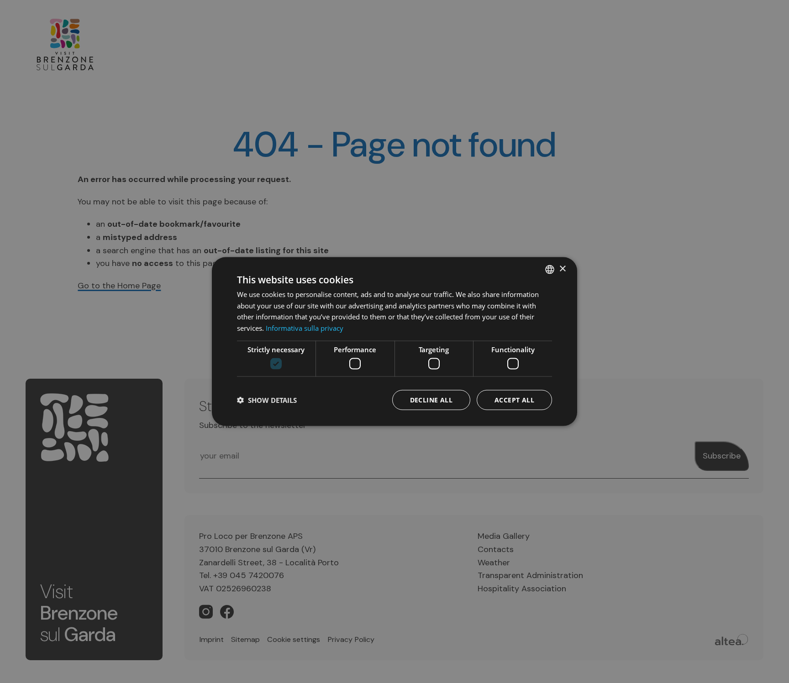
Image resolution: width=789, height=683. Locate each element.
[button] (267, 400)
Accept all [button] (514, 400)
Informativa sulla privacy (304, 328)
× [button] (562, 269)
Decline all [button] (431, 400)
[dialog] (394, 341)
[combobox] (549, 269)
